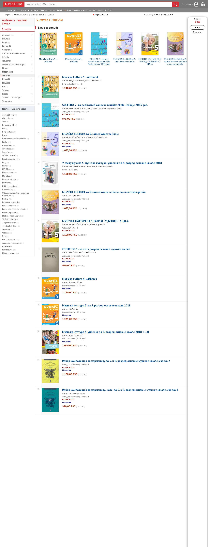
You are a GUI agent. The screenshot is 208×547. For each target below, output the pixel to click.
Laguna (6, 165)
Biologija (6, 38)
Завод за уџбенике (13, 243)
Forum (52, 10)
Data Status (9, 132)
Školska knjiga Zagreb (12, 216)
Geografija (7, 50)
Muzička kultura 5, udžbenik (73, 60)
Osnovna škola (21, 15)
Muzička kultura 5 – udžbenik (48, 60)
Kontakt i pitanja (96, 10)
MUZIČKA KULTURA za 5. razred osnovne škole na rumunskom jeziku (175, 61)
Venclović (8, 229)
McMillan (7, 176)
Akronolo (7, 118)
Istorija (5, 57)
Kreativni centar (11, 159)
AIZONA (108, 10)
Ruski (4, 86)
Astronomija (7, 35)
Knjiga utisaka (100, 14)
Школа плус (9, 249)
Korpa (197, 27)
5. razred (6, 29)
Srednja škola (37, 15)
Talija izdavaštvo (10, 222)
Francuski (6, 46)
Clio (5, 128)
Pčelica (7, 199)
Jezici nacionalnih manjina (13, 64)
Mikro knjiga (13, 4)
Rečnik (60, 10)
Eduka (6, 142)
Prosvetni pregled (11, 202)
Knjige (7, 15)
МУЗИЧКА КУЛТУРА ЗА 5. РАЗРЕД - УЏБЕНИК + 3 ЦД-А (150, 61)
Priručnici (6, 83)
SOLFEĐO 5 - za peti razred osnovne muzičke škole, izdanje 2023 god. (99, 61)
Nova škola (8, 189)
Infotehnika (8, 148)
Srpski (5, 94)
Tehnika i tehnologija (11, 97)
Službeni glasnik (10, 219)
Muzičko (6, 75)
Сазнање (7, 246)
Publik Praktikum (10, 205)
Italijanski (6, 61)
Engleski (6, 42)
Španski (5, 90)
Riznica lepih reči (10, 212)
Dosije (6, 135)
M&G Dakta (8, 169)
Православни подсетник (76, 10)
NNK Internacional (11, 186)
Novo (23, 10)
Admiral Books (9, 115)
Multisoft (7, 182)
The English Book (11, 226)
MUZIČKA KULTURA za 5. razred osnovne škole (124, 60)
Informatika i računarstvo (13, 53)
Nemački (6, 79)
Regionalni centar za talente (15, 209)
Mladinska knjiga (10, 179)
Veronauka (7, 101)
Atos (5, 121)
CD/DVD (51, 15)
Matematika (7, 72)
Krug (5, 162)
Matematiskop (9, 172)
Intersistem (8, 152)
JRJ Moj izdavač (10, 155)
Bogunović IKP (9, 125)
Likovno (5, 68)
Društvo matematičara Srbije (15, 138)
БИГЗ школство (11, 239)
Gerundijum (8, 145)
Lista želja (33, 10)
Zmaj (5, 236)
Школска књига (10, 253)
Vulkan (7, 232)
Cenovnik (44, 10)
